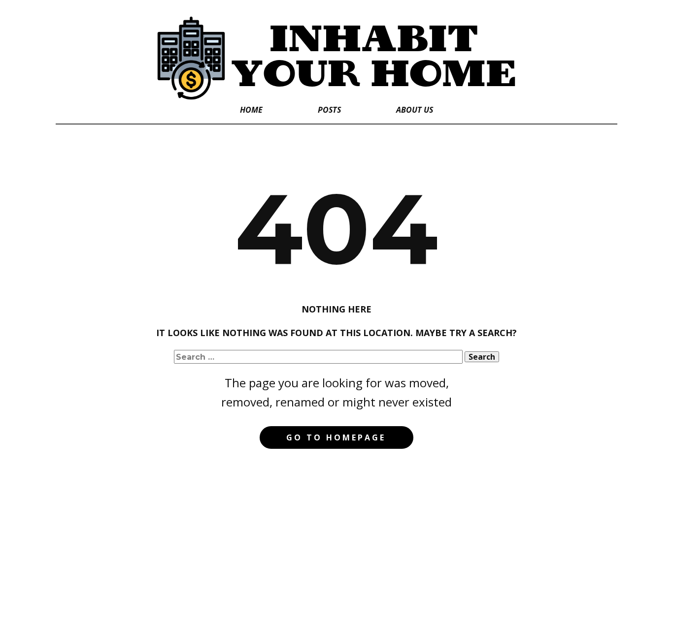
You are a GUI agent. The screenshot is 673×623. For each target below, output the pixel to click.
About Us (414, 109)
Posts (329, 109)
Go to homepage (336, 437)
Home (251, 109)
